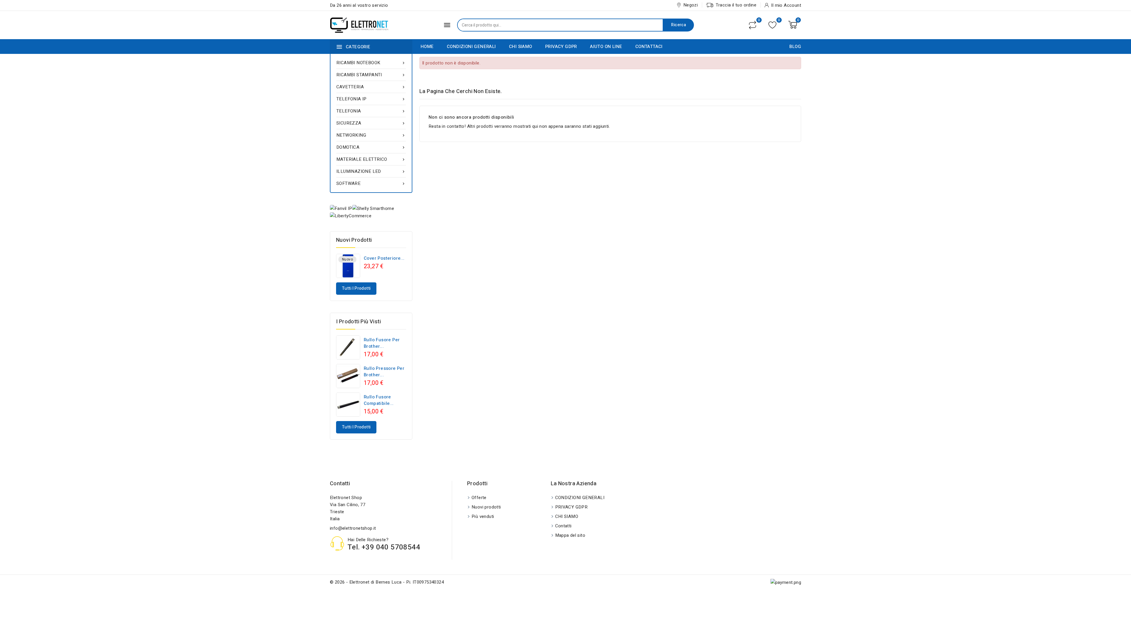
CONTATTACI (649, 46)
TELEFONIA (371, 111)
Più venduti (483, 516)
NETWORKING (371, 135)
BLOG (795, 46)
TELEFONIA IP (371, 99)
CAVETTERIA (371, 87)
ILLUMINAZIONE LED (371, 171)
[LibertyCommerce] (350, 215)
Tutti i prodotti (356, 288)
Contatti (340, 484)
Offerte (479, 497)
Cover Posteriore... (384, 258)
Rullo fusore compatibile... (379, 400)
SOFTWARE (371, 183)
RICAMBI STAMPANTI (371, 75)
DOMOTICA (371, 147)
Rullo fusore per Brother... (382, 343)
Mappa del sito (570, 535)
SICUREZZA (371, 123)
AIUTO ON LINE (606, 46)
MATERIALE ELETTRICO (371, 159)
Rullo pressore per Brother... (384, 371)
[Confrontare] (752, 25)
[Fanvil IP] (341, 208)
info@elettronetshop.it (353, 528)
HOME (427, 46)
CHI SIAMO (520, 46)
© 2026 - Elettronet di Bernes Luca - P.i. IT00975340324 (387, 582)
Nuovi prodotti (486, 507)
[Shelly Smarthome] (373, 208)
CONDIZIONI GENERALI (471, 46)
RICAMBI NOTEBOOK (371, 62)
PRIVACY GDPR (561, 46)
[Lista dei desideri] (772, 25)
